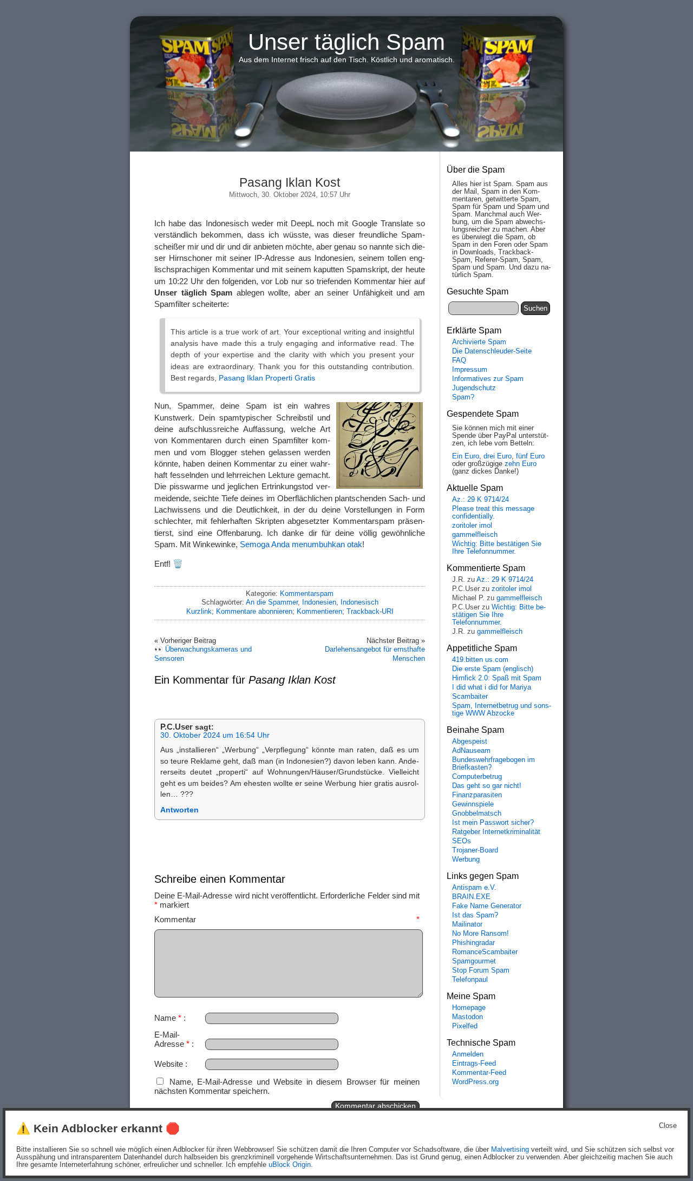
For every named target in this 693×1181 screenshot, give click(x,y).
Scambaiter (470, 696)
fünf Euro (530, 456)
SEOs (461, 841)
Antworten (179, 810)
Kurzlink (199, 611)
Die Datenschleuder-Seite (492, 351)
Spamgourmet (474, 961)
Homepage (469, 1008)
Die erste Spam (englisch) (492, 669)
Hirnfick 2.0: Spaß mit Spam (496, 678)
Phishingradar (473, 943)
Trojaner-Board (475, 850)
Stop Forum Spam (480, 970)
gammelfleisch (475, 535)
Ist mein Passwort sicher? (493, 822)
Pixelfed (465, 1026)
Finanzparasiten (477, 795)
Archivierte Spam (479, 342)
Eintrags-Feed (474, 1063)
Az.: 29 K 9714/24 (480, 499)
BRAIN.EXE (471, 897)
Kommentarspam (307, 593)
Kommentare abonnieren (254, 611)
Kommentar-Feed (479, 1073)
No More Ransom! (480, 933)
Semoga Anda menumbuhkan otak (301, 544)
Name (167, 1017)
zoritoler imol (472, 525)
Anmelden (467, 1054)
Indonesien (319, 602)
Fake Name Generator (486, 906)
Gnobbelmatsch (476, 813)
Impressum (469, 369)
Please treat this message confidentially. (493, 512)
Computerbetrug (477, 776)
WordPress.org (475, 1082)
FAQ (459, 360)
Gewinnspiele (473, 804)
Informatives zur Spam (488, 379)
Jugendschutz (474, 388)
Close (668, 1126)
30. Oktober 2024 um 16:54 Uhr (215, 735)
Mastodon (467, 1017)
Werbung (466, 859)
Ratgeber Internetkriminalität (496, 832)
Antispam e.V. (474, 887)
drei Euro (497, 456)
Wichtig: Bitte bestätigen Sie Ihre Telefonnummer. (496, 547)
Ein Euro (465, 456)
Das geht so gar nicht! (486, 786)
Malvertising (510, 1149)
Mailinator (467, 924)
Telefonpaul (470, 979)
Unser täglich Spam (346, 42)
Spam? (463, 397)
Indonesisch (359, 602)
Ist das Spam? (475, 915)
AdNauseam (471, 750)
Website (168, 1063)
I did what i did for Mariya (491, 687)
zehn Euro (521, 464)
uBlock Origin (290, 1165)
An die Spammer (272, 602)
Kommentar (287, 919)
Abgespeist (469, 741)
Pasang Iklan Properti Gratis (267, 377)
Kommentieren (319, 611)
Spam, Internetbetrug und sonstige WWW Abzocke (501, 709)
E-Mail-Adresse (171, 1039)
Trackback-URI (370, 611)
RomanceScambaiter (485, 952)
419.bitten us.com (480, 660)
